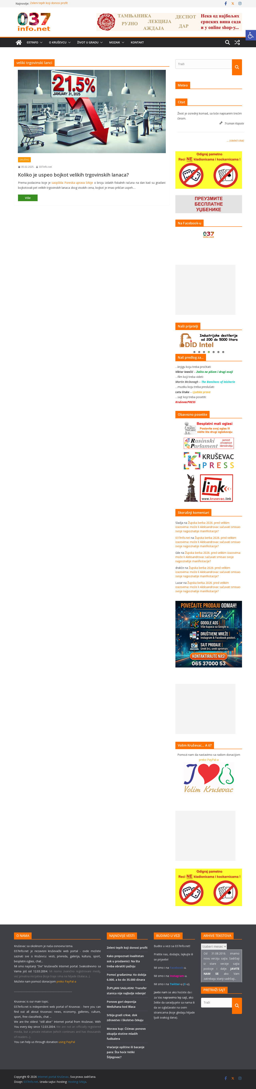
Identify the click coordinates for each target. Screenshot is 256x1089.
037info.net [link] (45, 167)
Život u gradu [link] (87, 42)
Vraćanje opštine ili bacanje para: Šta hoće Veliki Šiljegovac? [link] (125, 1052)
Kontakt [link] (137, 42)
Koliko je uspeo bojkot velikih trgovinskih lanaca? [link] (73, 174)
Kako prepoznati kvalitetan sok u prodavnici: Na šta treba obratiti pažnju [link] (125, 961)
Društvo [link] (24, 159)
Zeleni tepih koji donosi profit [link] (49, 3)
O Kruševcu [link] (57, 42)
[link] (251, 35)
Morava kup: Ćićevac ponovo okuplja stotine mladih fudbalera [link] (126, 1034)
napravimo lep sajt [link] (175, 997)
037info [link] (32, 42)
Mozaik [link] (114, 42)
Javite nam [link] (160, 992)
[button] (40, 42)
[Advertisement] (205, 290)
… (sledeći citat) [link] (235, 140)
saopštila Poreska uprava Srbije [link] (72, 183)
